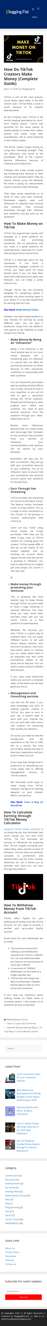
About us (10, 1248)
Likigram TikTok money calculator (22, 829)
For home (10, 1187)
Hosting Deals (12, 1191)
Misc (7, 1199)
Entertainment (12, 1183)
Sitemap (9, 1260)
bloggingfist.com (21, 1316)
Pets (7, 1203)
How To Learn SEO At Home (21, 1023)
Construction (11, 1175)
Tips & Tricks (12, 1219)
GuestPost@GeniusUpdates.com (16, 1319)
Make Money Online (27, 309)
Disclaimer (10, 1256)
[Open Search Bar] (38, 8)
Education (10, 1179)
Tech (7, 1215)
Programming (12, 1207)
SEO (7, 1211)
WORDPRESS (11, 1223)
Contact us (10, 1264)
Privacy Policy (12, 1252)
